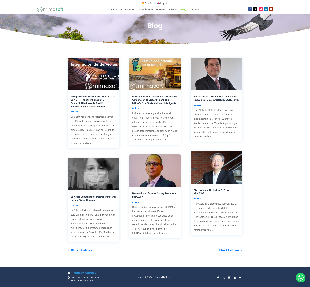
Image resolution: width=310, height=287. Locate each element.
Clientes (173, 9)
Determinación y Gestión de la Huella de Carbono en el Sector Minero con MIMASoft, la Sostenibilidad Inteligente (154, 100)
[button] (300, 277)
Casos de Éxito (145, 9)
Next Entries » (230, 250)
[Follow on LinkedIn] (266, 9)
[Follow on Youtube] (271, 9)
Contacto (194, 9)
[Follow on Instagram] (261, 9)
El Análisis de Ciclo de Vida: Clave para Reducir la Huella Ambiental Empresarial (216, 98)
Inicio (114, 9)
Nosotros (161, 9)
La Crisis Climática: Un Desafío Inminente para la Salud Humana (93, 198)
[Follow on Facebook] (250, 9)
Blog (183, 9)
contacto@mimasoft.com (84, 272)
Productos (125, 9)
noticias (74, 111)
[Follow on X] (255, 9)
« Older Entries (80, 250)
